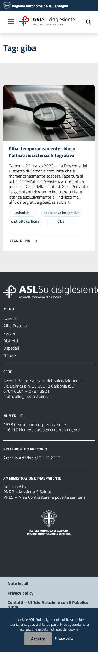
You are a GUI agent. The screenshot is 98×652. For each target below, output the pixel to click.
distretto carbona (25, 221)
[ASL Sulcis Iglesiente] (7, 6)
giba (60, 221)
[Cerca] (89, 22)
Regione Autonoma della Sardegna (40, 6)
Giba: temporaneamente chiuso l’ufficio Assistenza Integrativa (42, 152)
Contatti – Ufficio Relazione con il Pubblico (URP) (48, 605)
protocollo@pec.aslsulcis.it (27, 396)
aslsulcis (22, 212)
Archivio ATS (14, 486)
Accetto (38, 638)
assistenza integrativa (61, 212)
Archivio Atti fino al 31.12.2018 (31, 458)
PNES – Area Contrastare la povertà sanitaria (44, 497)
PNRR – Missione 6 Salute (27, 491)
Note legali (18, 583)
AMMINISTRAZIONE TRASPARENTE (32, 478)
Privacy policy (20, 593)
